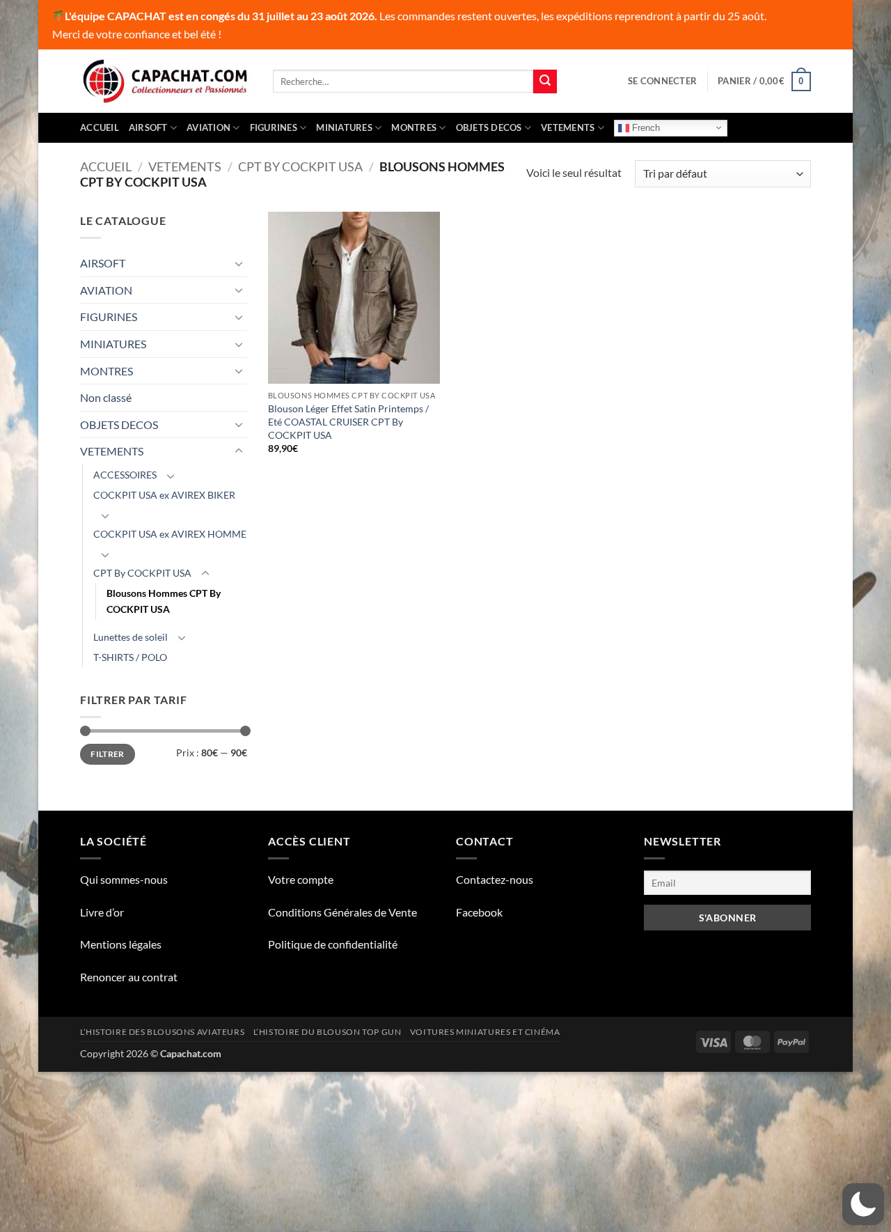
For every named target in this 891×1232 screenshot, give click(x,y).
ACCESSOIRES (125, 475)
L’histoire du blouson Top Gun (327, 1032)
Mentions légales (120, 944)
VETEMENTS (567, 127)
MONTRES (413, 127)
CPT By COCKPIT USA (300, 166)
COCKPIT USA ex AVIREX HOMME (169, 534)
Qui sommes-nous (124, 879)
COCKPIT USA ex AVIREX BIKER (164, 495)
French (644, 127)
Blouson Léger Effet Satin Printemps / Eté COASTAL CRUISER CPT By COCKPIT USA (348, 421)
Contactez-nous (494, 879)
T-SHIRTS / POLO (130, 657)
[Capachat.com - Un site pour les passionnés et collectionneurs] (166, 81)
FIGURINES (273, 127)
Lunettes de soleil (130, 637)
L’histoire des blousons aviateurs (162, 1032)
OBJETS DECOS (489, 127)
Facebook (479, 912)
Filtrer (107, 754)
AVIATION (208, 127)
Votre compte (300, 879)
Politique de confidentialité (332, 944)
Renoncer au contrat (129, 976)
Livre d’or (102, 912)
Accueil (99, 127)
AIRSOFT (148, 127)
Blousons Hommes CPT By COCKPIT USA (164, 601)
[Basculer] (238, 263)
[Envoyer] (545, 81)
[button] (662, 81)
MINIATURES (344, 127)
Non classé (106, 397)
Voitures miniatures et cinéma (485, 1032)
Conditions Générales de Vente (342, 912)
